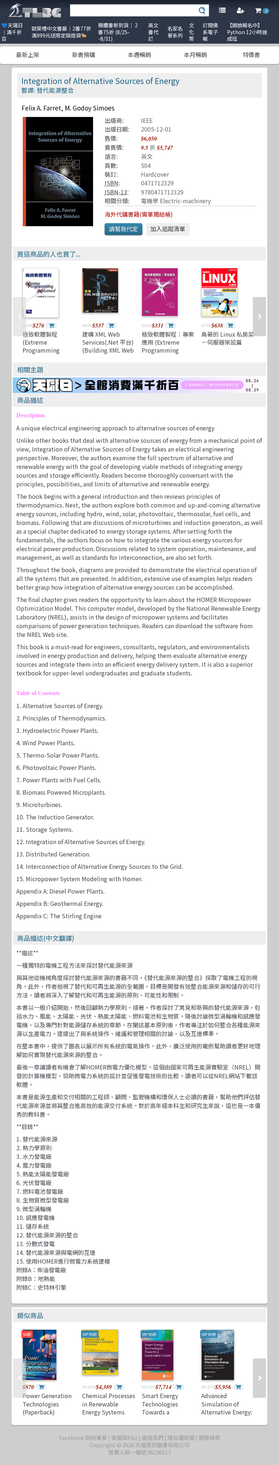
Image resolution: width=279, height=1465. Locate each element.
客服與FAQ (124, 1437)
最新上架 (27, 54)
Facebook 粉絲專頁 (83, 1437)
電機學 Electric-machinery (176, 200)
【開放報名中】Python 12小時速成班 (247, 31)
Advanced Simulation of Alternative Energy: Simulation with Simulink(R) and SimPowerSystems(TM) (233, 1416)
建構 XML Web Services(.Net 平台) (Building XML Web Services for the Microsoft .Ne (108, 350)
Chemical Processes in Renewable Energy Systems (108, 1403)
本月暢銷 (195, 54)
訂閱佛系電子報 (210, 31)
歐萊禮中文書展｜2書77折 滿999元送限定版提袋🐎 (61, 32)
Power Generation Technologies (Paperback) (47, 1403)
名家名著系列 (175, 32)
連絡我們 (152, 1437)
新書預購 (83, 54)
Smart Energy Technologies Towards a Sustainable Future (168, 1407)
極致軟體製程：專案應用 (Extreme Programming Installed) (168, 346)
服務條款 (210, 1437)
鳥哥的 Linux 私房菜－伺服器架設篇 (227, 338)
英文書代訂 (153, 31)
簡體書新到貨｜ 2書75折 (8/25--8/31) (118, 31)
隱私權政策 (181, 1437)
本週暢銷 (139, 54)
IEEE (147, 120)
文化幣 (191, 31)
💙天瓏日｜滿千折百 (12, 31)
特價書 (251, 54)
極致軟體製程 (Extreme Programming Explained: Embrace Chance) (49, 350)
